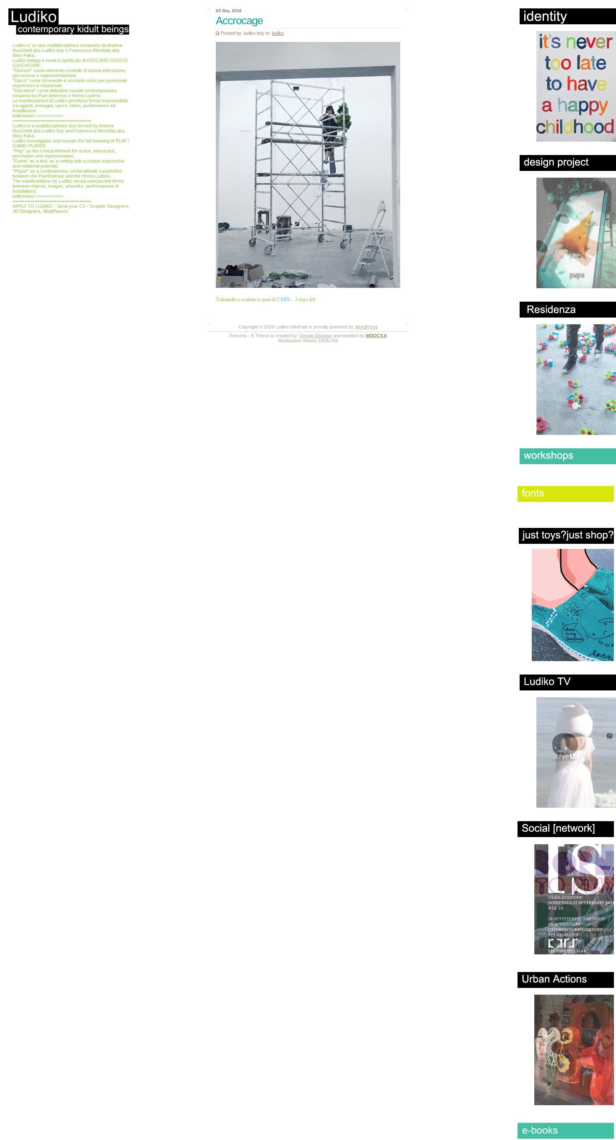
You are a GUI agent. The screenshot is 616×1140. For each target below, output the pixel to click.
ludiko (278, 33)
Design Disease (316, 335)
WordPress (366, 326)
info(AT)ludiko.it (80, 115)
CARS (283, 299)
